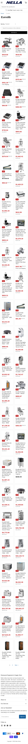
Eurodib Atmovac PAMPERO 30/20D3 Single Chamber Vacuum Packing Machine (20, 602)
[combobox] (14, 7)
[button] (5, 78)
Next (16, 665)
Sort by (3, 24)
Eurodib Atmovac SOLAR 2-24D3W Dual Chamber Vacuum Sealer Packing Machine (6, 602)
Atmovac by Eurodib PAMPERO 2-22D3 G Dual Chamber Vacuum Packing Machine (7, 629)
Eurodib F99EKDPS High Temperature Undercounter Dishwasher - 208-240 (21, 576)
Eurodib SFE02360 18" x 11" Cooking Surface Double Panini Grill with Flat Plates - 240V (21, 125)
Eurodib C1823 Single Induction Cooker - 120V (6, 101)
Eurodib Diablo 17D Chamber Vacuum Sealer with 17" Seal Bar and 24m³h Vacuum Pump (21, 232)
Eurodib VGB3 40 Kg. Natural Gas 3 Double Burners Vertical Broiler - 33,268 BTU (20, 629)
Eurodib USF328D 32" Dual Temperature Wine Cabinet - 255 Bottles (20, 655)
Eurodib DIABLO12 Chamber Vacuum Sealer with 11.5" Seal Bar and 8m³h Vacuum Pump (20, 446)
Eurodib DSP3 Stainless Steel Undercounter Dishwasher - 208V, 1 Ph (7, 316)
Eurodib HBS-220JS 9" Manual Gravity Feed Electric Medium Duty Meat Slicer (21, 260)
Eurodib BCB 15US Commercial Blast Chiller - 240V (7, 551)
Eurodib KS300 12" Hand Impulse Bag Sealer (7, 175)
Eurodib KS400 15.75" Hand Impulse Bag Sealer (21, 314)
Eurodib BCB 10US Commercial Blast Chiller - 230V (20, 551)
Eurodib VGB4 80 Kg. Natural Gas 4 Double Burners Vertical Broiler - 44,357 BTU (6, 395)
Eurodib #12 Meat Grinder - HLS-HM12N (6, 50)
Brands (2, 13)
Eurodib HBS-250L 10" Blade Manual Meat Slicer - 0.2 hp (21, 50)
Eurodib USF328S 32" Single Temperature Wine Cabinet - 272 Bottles (6, 655)
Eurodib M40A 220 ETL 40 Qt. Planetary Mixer (6, 444)
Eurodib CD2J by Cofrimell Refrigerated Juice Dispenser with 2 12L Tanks (6, 205)
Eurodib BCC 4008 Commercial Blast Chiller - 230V (20, 523)
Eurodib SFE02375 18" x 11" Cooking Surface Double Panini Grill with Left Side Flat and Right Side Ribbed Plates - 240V (7, 288)
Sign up (22, 716)
